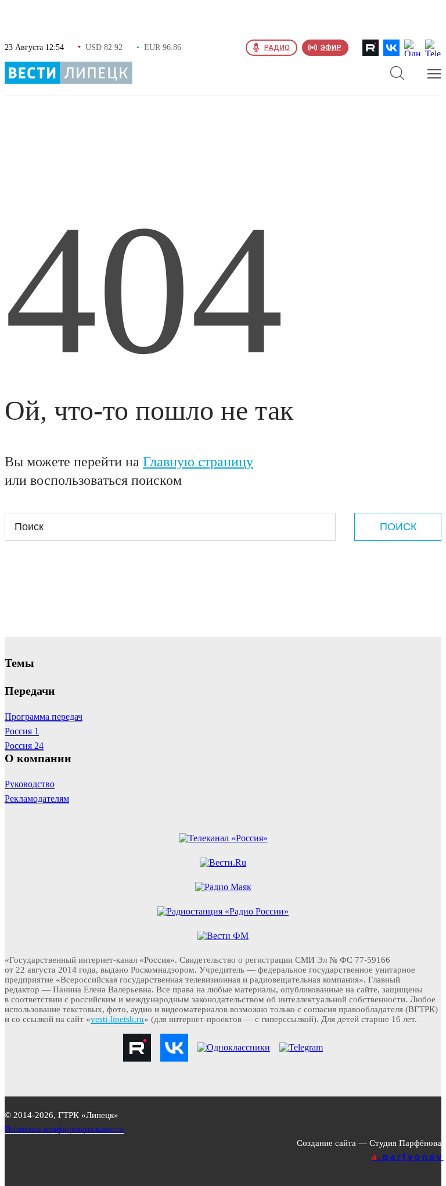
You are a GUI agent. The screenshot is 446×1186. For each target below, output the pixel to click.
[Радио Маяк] (223, 887)
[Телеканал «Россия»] (223, 838)
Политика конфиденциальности (64, 1129)
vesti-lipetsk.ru (117, 1019)
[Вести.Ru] (223, 863)
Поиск (398, 527)
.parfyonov (408, 1157)
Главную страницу (198, 461)
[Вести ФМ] (223, 936)
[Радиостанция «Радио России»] (223, 911)
